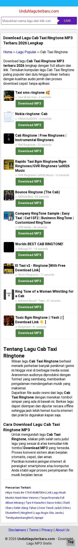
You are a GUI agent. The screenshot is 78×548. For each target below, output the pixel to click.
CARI (67, 20)
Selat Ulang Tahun (25, 507)
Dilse (66, 507)
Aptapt (39, 517)
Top (71, 542)
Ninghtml (26, 512)
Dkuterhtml (12, 512)
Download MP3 (29, 103)
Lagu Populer (26, 52)
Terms (34, 530)
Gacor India (54, 502)
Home (7, 52)
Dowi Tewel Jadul (50, 507)
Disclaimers (17, 530)
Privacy (47, 530)
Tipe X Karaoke (35, 502)
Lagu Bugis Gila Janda (48, 512)
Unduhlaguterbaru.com (39, 11)
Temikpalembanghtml (19, 517)
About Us (62, 530)
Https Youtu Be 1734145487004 (24, 492)
